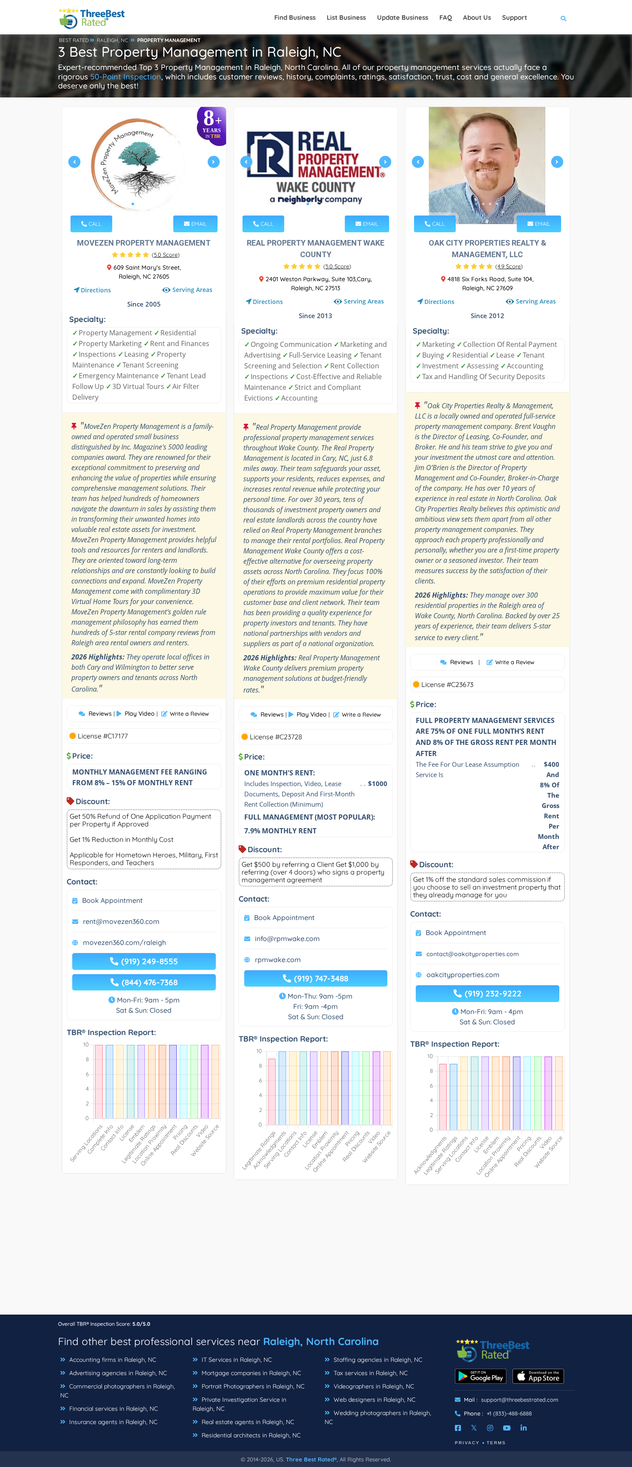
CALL (94, 223)
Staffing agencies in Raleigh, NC (377, 1360)
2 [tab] (139, 204)
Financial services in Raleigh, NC (112, 1408)
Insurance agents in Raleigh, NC (112, 1422)
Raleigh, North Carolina (321, 1341)
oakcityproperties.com (463, 974)
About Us (477, 17)
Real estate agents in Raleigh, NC (247, 1422)
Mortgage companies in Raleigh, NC (250, 1373)
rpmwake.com (278, 959)
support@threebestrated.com (519, 1399)
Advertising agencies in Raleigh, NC (117, 1373)
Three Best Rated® (311, 1459)
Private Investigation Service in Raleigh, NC (239, 1404)
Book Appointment (112, 900)
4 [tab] (153, 204)
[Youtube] (507, 1428)
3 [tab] (146, 204)
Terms (496, 1442)
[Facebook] (458, 1428)
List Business (346, 17)
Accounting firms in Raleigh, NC (111, 1360)
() (166, 254)
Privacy (467, 1442)
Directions (96, 290)
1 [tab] (133, 204)
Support (514, 17)
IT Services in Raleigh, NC (236, 1360)
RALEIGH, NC (112, 40)
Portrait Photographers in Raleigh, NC (252, 1386)
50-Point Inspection (125, 77)
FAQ (445, 17)
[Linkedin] (524, 1428)
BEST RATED (74, 40)
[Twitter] (474, 1428)
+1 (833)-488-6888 (509, 1413)
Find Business (295, 17)
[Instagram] (490, 1428)
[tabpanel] (144, 165)
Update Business (402, 17)
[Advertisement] (316, 1254)
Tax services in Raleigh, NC (370, 1373)
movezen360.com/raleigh (124, 942)
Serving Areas (192, 290)
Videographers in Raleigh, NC (373, 1386)
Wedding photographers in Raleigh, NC (378, 1417)
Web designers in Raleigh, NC (373, 1399)
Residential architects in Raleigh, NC (250, 1435)
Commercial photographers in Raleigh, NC (117, 1390)
